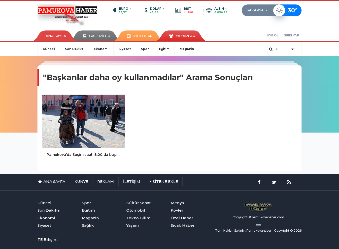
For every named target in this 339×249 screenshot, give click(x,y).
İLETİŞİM (131, 181)
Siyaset (125, 49)
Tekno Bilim (138, 218)
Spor (145, 49)
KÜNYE (81, 181)
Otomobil (135, 210)
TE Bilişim (47, 239)
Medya (177, 202)
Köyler (177, 210)
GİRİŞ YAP (291, 35)
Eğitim (164, 49)
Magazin (187, 49)
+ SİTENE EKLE (163, 181)
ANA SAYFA (56, 36)
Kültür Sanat (138, 202)
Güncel (49, 49)
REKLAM (105, 181)
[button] (259, 10)
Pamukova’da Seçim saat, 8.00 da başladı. (84, 154)
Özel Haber (182, 218)
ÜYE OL (272, 35)
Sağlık (88, 225)
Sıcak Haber (183, 225)
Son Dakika (74, 49)
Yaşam (132, 225)
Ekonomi (101, 49)
